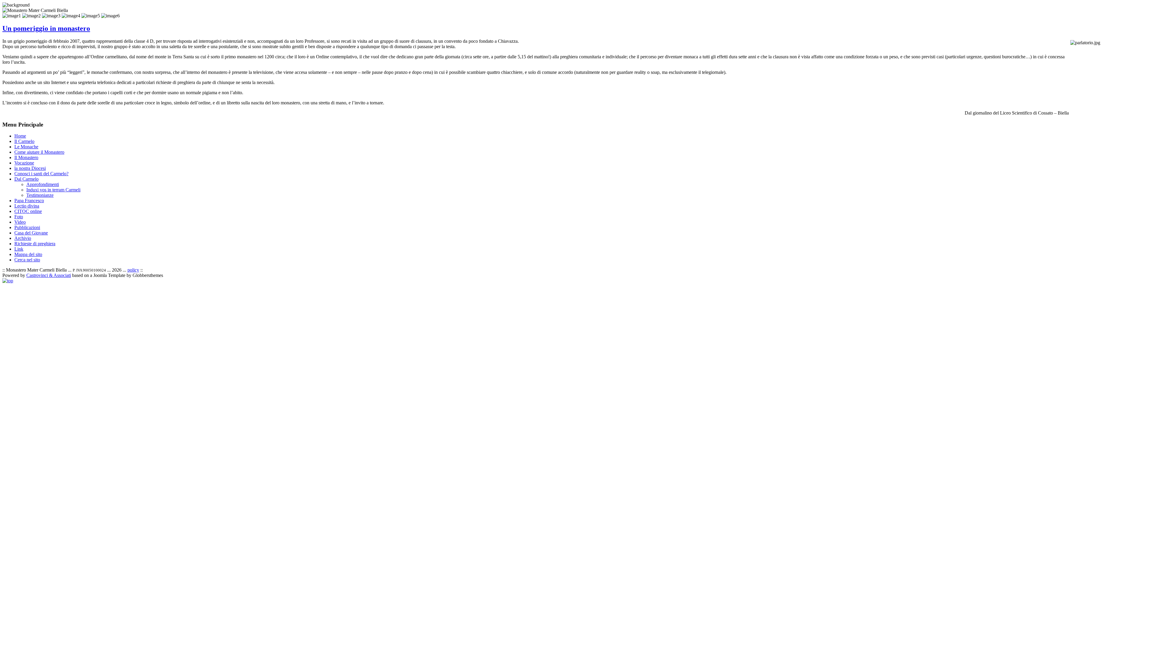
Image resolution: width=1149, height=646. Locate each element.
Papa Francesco (29, 200)
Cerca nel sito (27, 259)
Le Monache (26, 146)
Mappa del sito (28, 254)
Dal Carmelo (26, 179)
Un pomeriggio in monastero (46, 28)
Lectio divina (26, 205)
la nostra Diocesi (30, 168)
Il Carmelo (24, 141)
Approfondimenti (42, 184)
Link (18, 249)
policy (133, 269)
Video (20, 222)
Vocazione (24, 162)
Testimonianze (40, 195)
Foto (18, 216)
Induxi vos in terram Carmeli (53, 189)
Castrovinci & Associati (48, 275)
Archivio (22, 238)
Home (20, 135)
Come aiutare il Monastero (39, 152)
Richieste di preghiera (34, 243)
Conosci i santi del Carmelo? (41, 173)
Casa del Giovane (31, 232)
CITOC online (28, 211)
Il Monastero (26, 157)
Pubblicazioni (27, 227)
